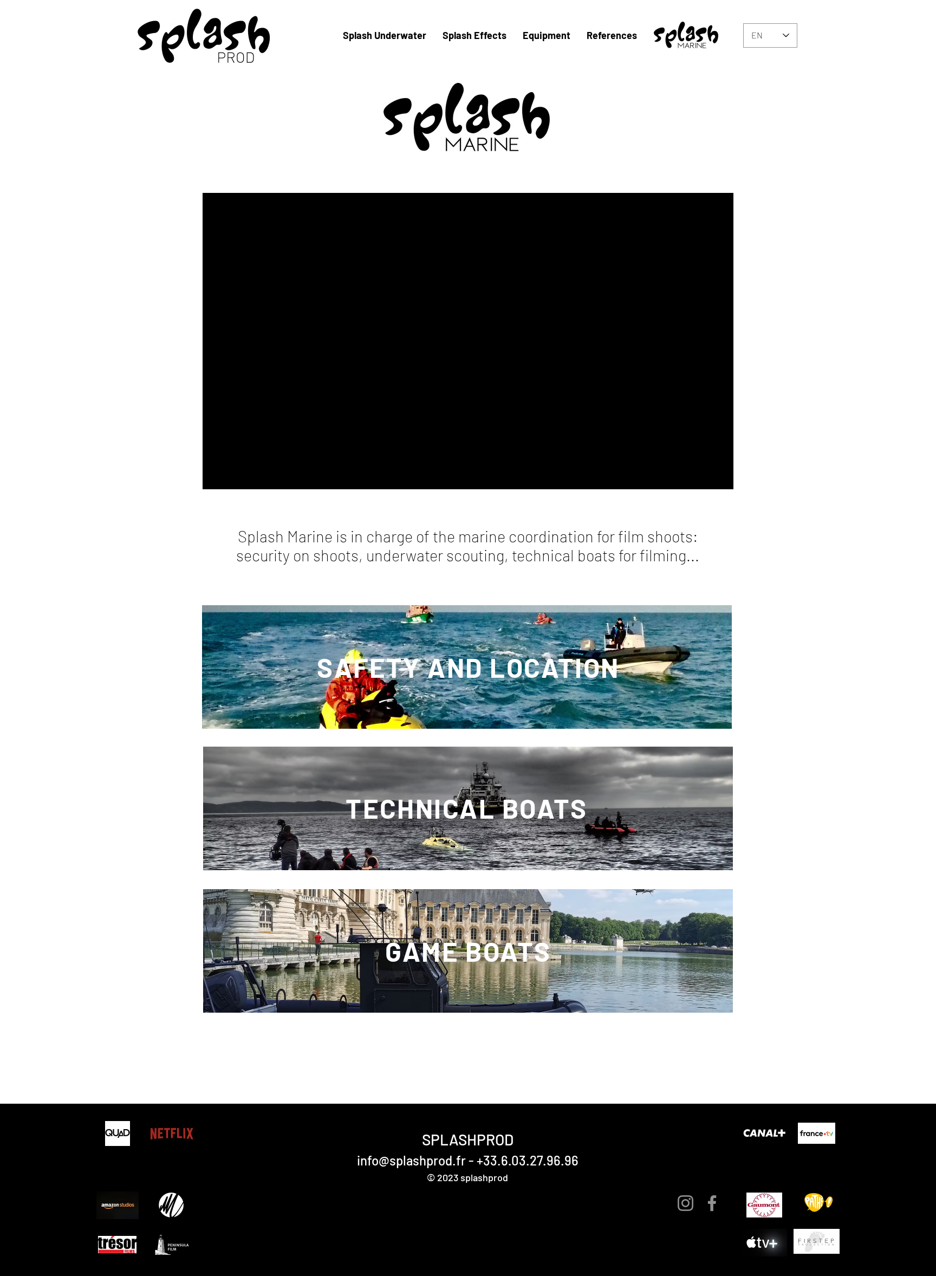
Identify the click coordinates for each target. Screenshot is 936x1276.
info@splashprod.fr (411, 1160)
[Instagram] (685, 1203)
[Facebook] (712, 1203)
